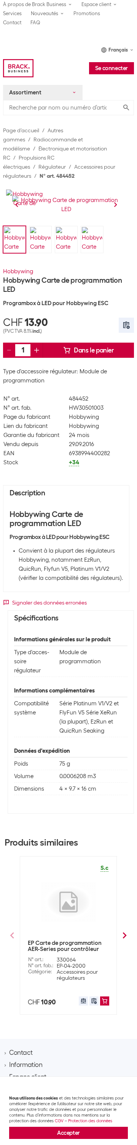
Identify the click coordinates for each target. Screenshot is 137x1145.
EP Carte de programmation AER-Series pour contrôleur (65, 946)
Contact (12, 22)
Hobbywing (18, 271)
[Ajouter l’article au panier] (104, 1001)
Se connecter (111, 68)
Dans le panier (93, 350)
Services (12, 13)
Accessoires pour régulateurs (77, 975)
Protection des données (90, 1120)
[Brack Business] (18, 68)
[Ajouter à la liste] (126, 325)
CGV (59, 1120)
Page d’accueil (21, 130)
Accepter (68, 1132)
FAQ (35, 22)
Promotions (86, 13)
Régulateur (52, 167)
